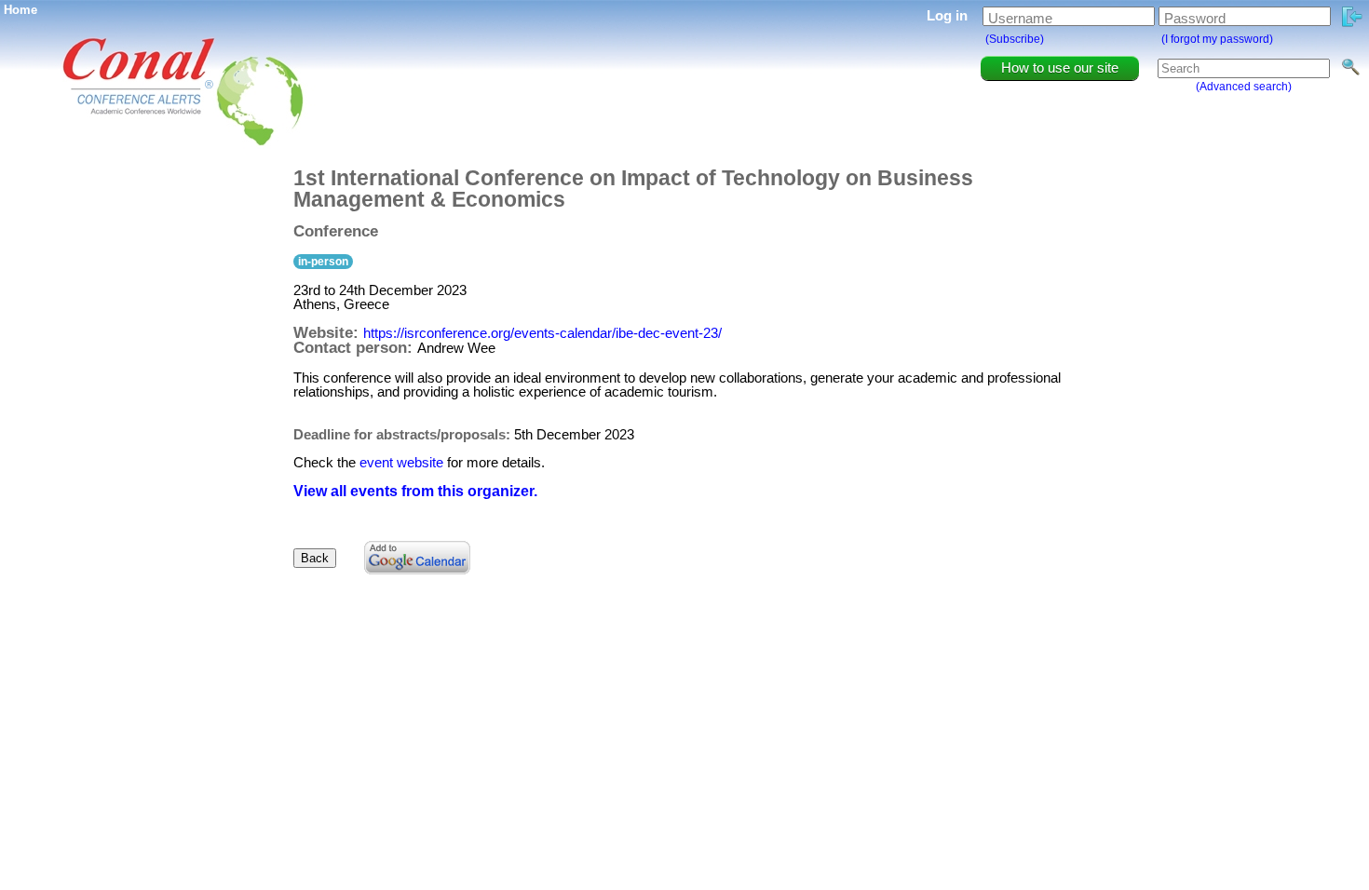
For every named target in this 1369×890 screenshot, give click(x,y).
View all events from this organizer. (415, 491)
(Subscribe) (1014, 39)
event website (401, 462)
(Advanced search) (1244, 86)
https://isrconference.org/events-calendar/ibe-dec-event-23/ (542, 333)
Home (20, 10)
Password (1195, 18)
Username (1020, 18)
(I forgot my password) (1217, 39)
